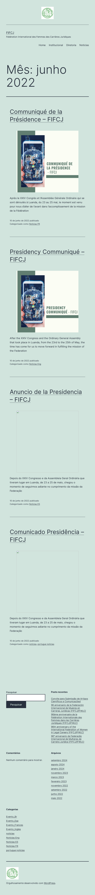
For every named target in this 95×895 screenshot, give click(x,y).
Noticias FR (34, 224)
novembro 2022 (59, 785)
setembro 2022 (59, 789)
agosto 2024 (58, 764)
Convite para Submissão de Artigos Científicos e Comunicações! (69, 700)
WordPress (49, 883)
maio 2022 (56, 798)
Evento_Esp (12, 821)
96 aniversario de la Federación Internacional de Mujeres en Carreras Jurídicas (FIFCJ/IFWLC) (68, 708)
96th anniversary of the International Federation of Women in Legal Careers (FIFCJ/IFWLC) (69, 729)
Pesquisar (11, 692)
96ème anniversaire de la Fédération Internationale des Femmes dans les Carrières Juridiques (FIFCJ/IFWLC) (66, 718)
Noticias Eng (35, 364)
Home (42, 45)
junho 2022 (57, 794)
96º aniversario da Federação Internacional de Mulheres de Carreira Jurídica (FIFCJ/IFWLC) (67, 739)
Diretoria (71, 45)
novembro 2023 (59, 773)
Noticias (84, 45)
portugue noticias (46, 644)
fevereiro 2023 (59, 781)
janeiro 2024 (57, 768)
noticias (32, 644)
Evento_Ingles (13, 829)
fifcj (10, 33)
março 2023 (57, 777)
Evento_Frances (14, 825)
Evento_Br (11, 816)
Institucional (56, 45)
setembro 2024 (59, 760)
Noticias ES (34, 504)
